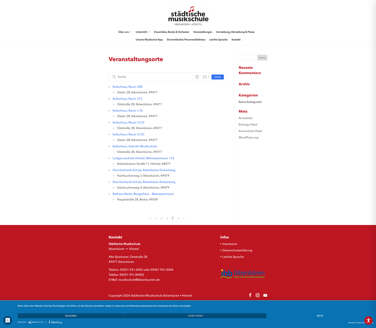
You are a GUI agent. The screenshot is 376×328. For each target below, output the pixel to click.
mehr (320, 315)
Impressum (229, 244)
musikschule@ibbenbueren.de (139, 279)
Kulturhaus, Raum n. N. (128, 110)
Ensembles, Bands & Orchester (171, 32)
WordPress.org (248, 137)
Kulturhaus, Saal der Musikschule (135, 146)
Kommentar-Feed (250, 131)
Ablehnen (71, 315)
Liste (205, 77)
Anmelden (246, 118)
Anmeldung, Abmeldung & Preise (235, 32)
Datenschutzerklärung (237, 250)
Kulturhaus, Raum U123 (128, 134)
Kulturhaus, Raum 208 (127, 86)
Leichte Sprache (218, 40)
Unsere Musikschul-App (149, 40)
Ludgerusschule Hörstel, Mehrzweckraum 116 (143, 158)
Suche (218, 77)
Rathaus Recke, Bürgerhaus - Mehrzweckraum (143, 194)
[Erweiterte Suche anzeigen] (197, 77)
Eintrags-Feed (248, 124)
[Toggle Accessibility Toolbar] (368, 320)
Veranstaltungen (202, 32)
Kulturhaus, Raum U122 (128, 122)
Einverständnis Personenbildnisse (186, 40)
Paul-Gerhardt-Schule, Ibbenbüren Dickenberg (144, 170)
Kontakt (236, 40)
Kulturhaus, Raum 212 (127, 98)
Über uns (123, 32)
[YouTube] (265, 295)
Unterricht (141, 32)
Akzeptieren (195, 315)
